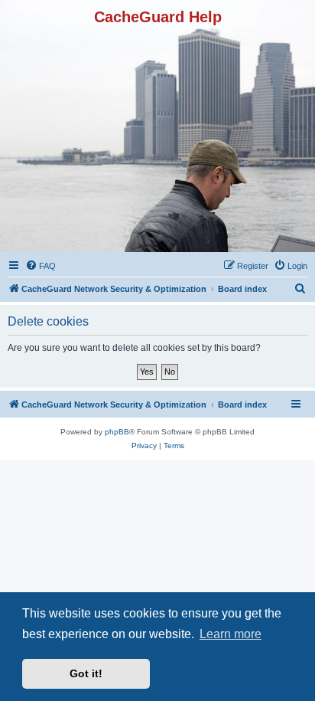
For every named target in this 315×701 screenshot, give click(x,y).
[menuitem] (40, 266)
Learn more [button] (230, 633)
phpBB (117, 431)
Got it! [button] (86, 673)
